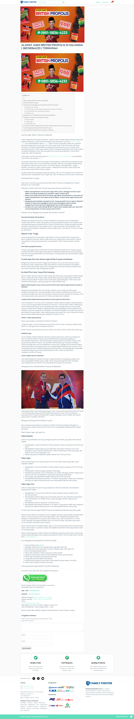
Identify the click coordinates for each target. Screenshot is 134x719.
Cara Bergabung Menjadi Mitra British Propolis (37, 128)
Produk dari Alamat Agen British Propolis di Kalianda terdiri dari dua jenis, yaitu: (48, 125)
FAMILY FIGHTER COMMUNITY (42, 599)
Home (46, 143)
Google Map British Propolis (30, 603)
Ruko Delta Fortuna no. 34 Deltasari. (60, 156)
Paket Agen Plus (30, 123)
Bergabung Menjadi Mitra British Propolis (36, 117)
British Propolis (34, 594)
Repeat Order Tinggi (32, 107)
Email (23, 641)
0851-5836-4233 (28, 686)
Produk (105, 2)
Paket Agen (29, 121)
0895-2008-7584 (29, 688)
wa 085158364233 (30, 537)
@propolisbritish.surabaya (43, 597)
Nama (23, 635)
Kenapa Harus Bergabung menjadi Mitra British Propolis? (41, 105)
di (51, 167)
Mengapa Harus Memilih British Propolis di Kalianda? (40, 115)
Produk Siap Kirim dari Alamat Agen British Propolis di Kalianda (44, 109)
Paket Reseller (30, 119)
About (98, 2)
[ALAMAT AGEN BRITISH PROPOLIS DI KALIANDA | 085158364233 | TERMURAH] (52, 41)
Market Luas (29, 113)
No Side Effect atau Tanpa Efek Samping (37, 111)
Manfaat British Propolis (31, 103)
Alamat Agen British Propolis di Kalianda (35, 100)
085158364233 (34, 591)
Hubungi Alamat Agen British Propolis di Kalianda (39, 130)
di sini (41, 158)
